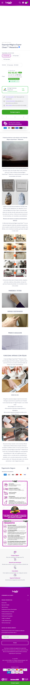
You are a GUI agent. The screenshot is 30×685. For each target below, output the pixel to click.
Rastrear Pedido (5, 605)
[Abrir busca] (20, 3)
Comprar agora (15, 112)
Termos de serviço (6, 622)
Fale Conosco (5, 607)
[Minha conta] (23, 3)
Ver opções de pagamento (15, 76)
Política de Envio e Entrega (8, 611)
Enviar (15, 642)
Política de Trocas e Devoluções (9, 609)
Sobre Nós (4, 602)
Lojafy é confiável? (6, 618)
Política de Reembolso (7, 614)
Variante (4, 65)
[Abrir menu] (2, 2)
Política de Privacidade (7, 616)
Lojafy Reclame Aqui (6, 620)
